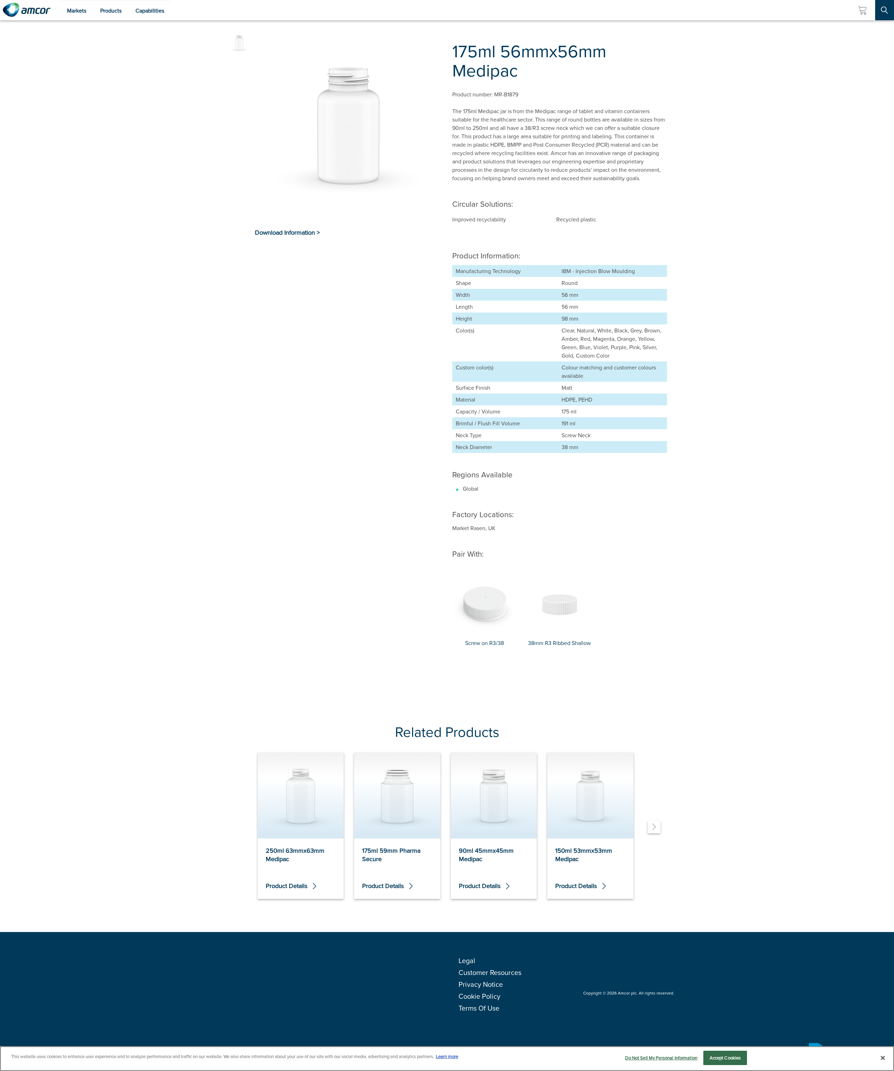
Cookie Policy (479, 996)
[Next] (654, 827)
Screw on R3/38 (484, 643)
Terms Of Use (479, 1008)
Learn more (447, 1056)
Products (111, 10)
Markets (76, 10)
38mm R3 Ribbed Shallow (559, 643)
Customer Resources (490, 972)
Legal (467, 960)
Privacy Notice (481, 984)
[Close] (883, 1057)
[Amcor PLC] (26, 10)
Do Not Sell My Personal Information (661, 1058)
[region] (447, 1058)
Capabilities (149, 10)
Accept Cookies (725, 1058)
